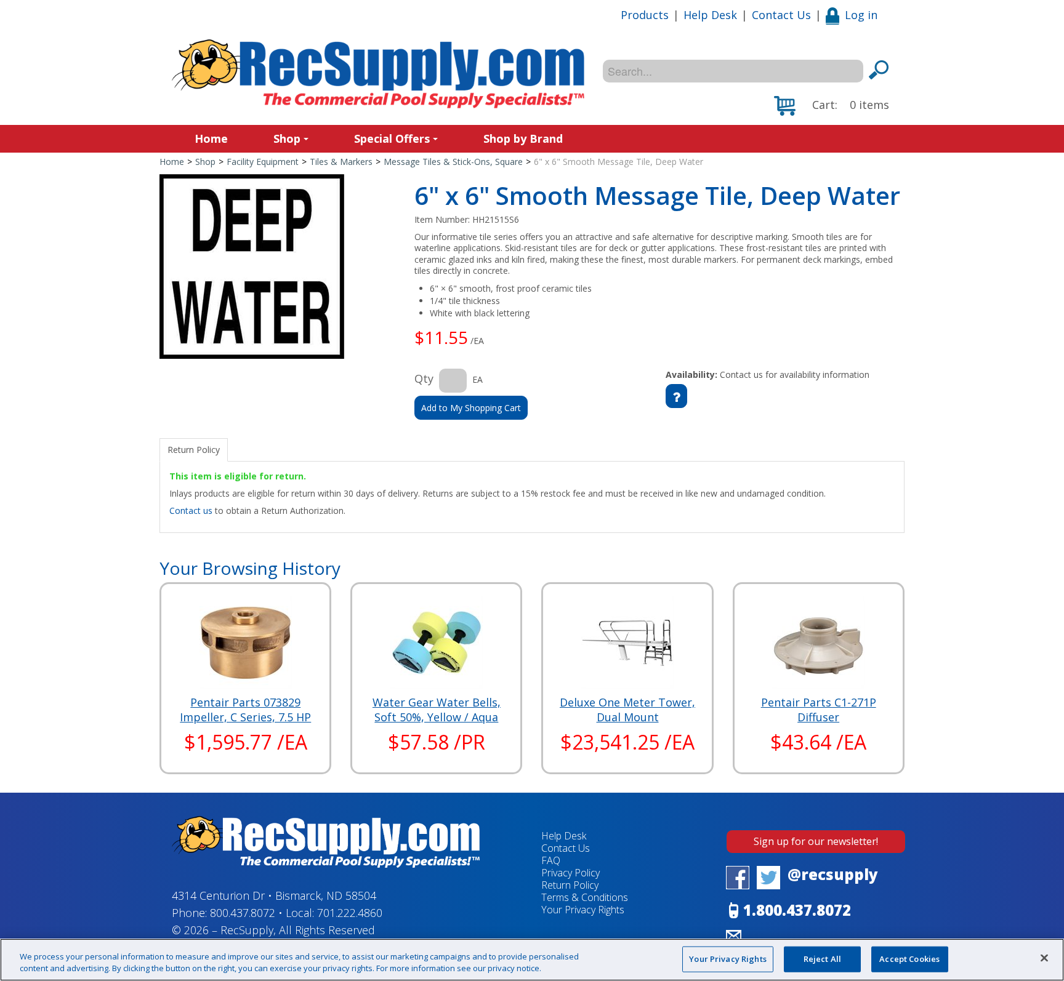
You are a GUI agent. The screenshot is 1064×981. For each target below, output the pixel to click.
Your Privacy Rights (727, 958)
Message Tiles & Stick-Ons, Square (453, 161)
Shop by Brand (523, 138)
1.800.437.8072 (797, 910)
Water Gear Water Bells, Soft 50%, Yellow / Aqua (437, 709)
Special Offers (392, 138)
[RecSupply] (378, 73)
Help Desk (710, 14)
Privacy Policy (570, 872)
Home (211, 138)
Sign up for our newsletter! (816, 841)
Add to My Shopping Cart (471, 408)
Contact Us (781, 14)
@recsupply (833, 874)
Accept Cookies (909, 958)
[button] (831, 106)
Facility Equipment (263, 161)
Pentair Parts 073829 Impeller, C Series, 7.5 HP (245, 709)
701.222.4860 (349, 912)
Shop (286, 138)
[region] (532, 960)
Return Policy (569, 885)
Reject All (822, 958)
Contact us (190, 510)
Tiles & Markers (341, 161)
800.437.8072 (242, 912)
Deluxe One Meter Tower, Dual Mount (627, 709)
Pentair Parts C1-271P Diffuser (818, 709)
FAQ (550, 860)
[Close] (1044, 958)
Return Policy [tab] (193, 449)
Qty (423, 378)
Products (645, 14)
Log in (861, 14)
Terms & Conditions (584, 897)
